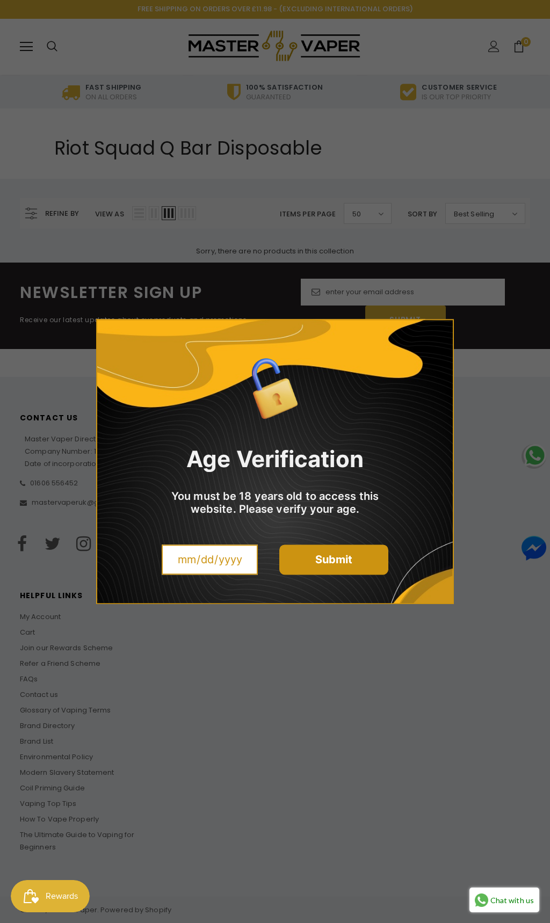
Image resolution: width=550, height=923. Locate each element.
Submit (333, 559)
